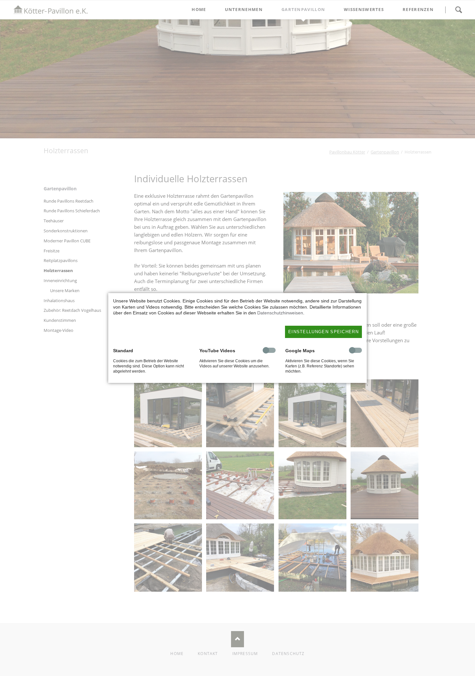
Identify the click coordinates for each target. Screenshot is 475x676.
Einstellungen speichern (323, 331)
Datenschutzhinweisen (280, 312)
